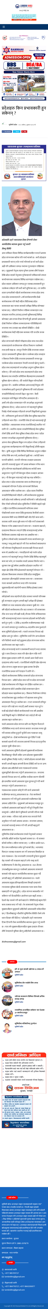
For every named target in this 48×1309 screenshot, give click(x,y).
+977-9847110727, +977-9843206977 (19, 1286)
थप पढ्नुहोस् (7, 1257)
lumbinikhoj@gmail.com (14, 1276)
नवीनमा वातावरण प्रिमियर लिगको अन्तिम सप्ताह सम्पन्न (29, 998)
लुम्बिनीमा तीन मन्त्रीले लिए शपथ (26, 982)
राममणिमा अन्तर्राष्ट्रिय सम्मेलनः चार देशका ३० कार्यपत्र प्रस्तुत (30, 1011)
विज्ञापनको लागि (10, 1283)
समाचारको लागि (10, 1269)
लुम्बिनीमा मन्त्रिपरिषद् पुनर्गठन (26, 1023)
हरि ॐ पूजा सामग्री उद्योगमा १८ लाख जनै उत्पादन (29, 970)
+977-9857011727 (11, 1273)
